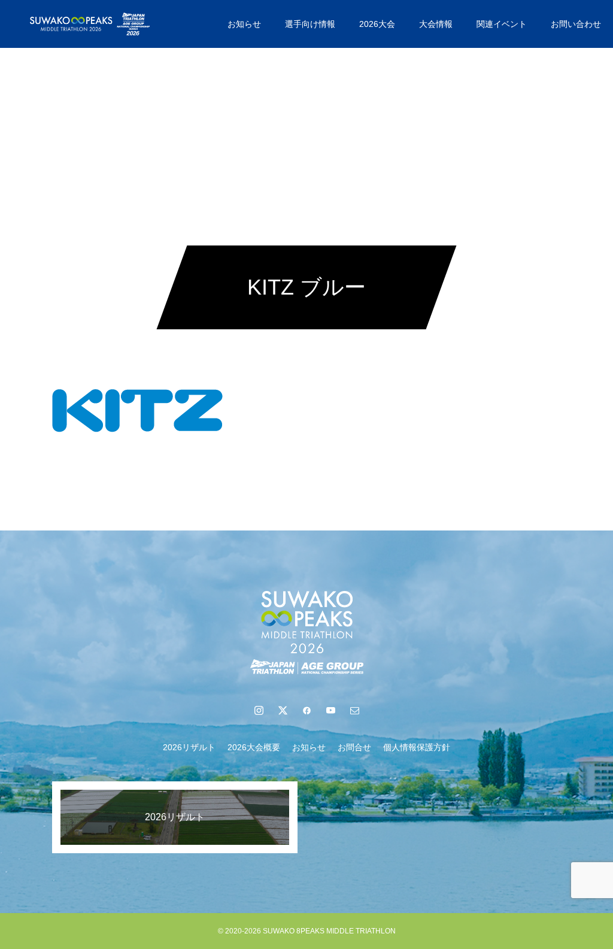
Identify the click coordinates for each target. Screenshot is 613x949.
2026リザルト (189, 747)
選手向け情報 (310, 24)
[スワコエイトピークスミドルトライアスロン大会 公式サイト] (90, 24)
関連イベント (502, 24)
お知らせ (244, 24)
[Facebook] (306, 710)
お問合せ (354, 747)
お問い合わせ (576, 24)
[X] (283, 710)
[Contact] (354, 710)
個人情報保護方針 (416, 747)
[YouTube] (330, 710)
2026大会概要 (253, 747)
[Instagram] (259, 710)
